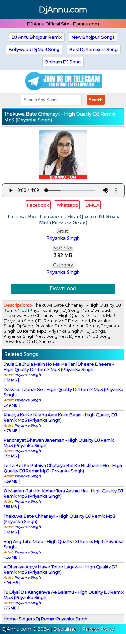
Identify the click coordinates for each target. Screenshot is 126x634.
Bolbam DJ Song (63, 61)
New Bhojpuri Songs (93, 37)
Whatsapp (67, 205)
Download (63, 288)
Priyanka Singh (63, 272)
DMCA (92, 205)
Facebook (38, 205)
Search (96, 99)
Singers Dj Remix (36, 618)
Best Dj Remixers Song (93, 49)
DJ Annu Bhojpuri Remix (37, 37)
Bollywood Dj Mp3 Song (34, 49)
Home (10, 618)
